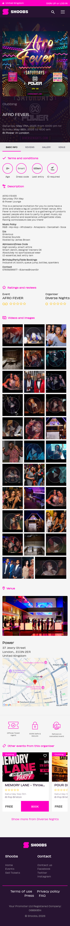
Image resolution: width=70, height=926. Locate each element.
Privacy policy (48, 891)
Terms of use (21, 891)
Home (9, 864)
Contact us (44, 864)
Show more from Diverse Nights (35, 819)
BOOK (35, 806)
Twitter (42, 872)
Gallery (46, 147)
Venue (61, 147)
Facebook (43, 868)
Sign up (51, 3)
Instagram (44, 876)
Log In (64, 3)
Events (9, 868)
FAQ (42, 895)
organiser (47, 745)
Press (29, 895)
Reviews (29, 147)
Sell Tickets (12, 872)
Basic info (11, 147)
